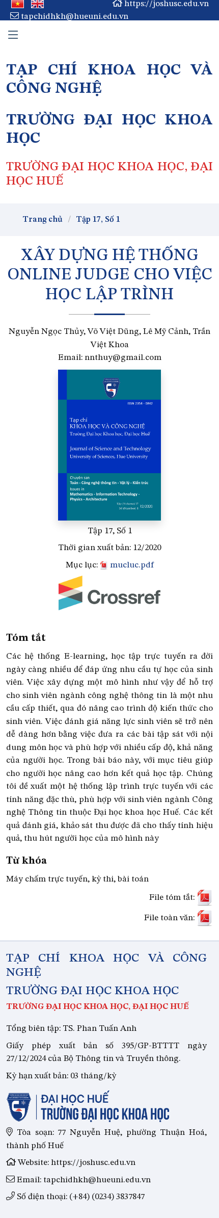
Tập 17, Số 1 (98, 220)
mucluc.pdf (130, 565)
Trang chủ (42, 220)
